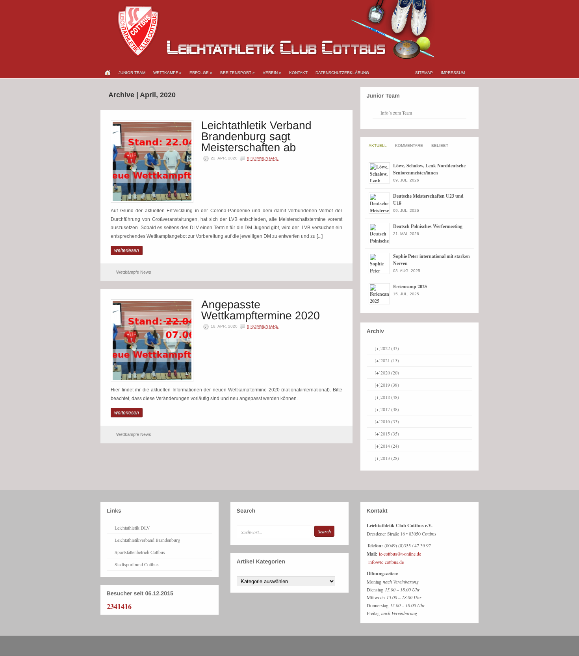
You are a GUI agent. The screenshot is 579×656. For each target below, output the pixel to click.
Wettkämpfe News (133, 272)
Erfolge (200, 72)
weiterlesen (126, 250)
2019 (389, 385)
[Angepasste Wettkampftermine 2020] (260, 309)
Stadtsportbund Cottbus (137, 564)
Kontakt (298, 72)
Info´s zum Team (396, 112)
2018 (389, 397)
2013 (389, 458)
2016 (389, 421)
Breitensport (237, 72)
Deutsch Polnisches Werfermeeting (427, 226)
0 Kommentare (262, 158)
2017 (389, 409)
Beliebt (439, 145)
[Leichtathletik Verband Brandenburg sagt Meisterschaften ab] (258, 136)
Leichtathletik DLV (132, 527)
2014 (389, 446)
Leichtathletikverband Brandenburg (147, 540)
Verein (272, 72)
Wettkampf (167, 72)
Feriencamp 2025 (410, 286)
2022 (389, 348)
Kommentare (409, 145)
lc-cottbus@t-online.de (400, 553)
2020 (389, 372)
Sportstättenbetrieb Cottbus (140, 552)
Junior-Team (132, 72)
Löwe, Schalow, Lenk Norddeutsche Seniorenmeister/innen (429, 169)
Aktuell (378, 145)
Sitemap (424, 72)
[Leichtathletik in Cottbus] (267, 57)
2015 (389, 433)
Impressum (453, 72)
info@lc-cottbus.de (386, 562)
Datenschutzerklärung (342, 72)
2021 (389, 360)
